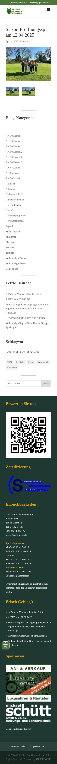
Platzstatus (11, 242)
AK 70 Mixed (13, 178)
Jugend (9, 226)
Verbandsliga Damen (16, 258)
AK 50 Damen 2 (14, 151)
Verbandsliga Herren (16, 263)
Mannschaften (13, 231)
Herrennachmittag (15, 220)
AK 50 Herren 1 (14, 157)
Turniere (24, 41)
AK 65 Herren (13, 173)
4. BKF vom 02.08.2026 (18, 299)
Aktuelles (10, 183)
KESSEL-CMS (43, 759)
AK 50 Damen (13, 141)
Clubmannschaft (14, 194)
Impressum (37, 746)
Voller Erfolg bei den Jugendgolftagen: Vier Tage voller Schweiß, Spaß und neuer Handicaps (27, 308)
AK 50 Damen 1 (14, 146)
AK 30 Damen (13, 135)
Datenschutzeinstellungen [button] (18, 729)
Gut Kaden (20, 362)
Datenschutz (17, 746)
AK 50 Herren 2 (14, 162)
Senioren (10, 247)
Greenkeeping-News (16, 215)
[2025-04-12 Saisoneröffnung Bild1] (12, 91)
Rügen (30, 362)
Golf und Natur (13, 205)
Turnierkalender (43, 362)
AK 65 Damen (13, 167)
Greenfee (10, 210)
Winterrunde (12, 268)
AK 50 (9, 362)
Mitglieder (11, 236)
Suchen (46, 383)
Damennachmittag (15, 199)
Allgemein (11, 189)
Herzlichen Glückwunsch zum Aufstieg (25, 318)
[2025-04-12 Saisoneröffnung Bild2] (28, 91)
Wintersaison (12, 367)
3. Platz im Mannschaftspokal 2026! (24, 294)
